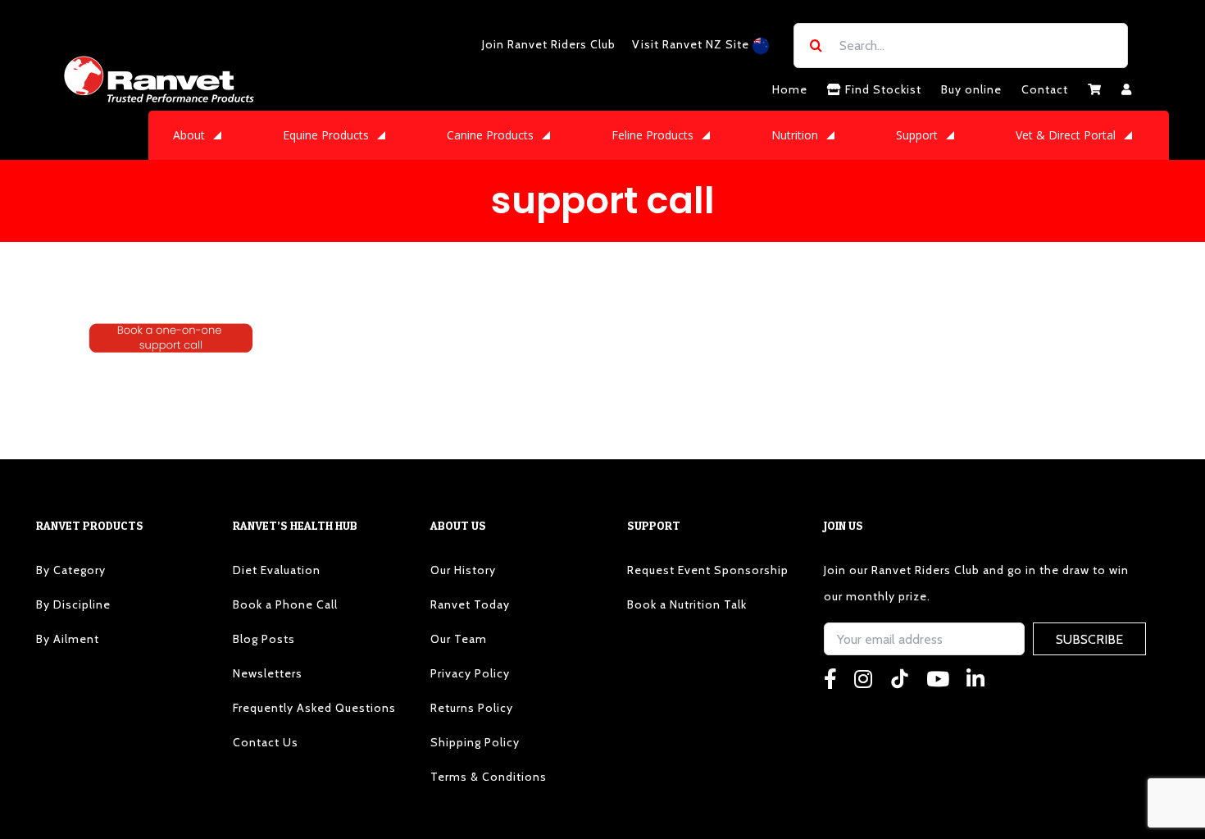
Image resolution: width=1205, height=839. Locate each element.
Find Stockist (881, 89)
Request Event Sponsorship (708, 570)
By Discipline (73, 604)
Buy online (971, 89)
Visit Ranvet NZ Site (692, 44)
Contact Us (265, 742)
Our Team (458, 639)
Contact (1044, 89)
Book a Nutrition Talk (687, 604)
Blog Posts (264, 639)
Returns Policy (471, 707)
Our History (463, 570)
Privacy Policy (470, 673)
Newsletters (267, 673)
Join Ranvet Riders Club (549, 44)
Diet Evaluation (277, 570)
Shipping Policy (475, 742)
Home (789, 89)
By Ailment (67, 639)
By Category (71, 570)
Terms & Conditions (488, 776)
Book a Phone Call (285, 604)
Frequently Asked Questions (314, 707)
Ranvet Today (470, 604)
